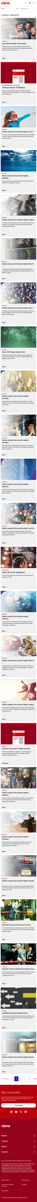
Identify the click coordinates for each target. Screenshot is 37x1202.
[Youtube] (16, 1112)
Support (4, 1146)
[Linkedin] (11, 1112)
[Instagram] (21, 1112)
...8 (29, 1078)
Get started (18, 1105)
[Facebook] (26, 1112)
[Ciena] (5, 1125)
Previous (6, 1078)
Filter (3, 8)
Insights (4, 1135)
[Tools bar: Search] (25, 3)
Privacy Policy (5, 1180)
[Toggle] (34, 1136)
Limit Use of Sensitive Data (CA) (7, 1185)
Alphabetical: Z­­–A (24, 8)
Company (4, 1141)
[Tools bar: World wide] (29, 3)
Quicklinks (5, 1152)
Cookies (24, 1184)
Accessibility (5, 1190)
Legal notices (26, 1180)
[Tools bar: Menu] (33, 3)
